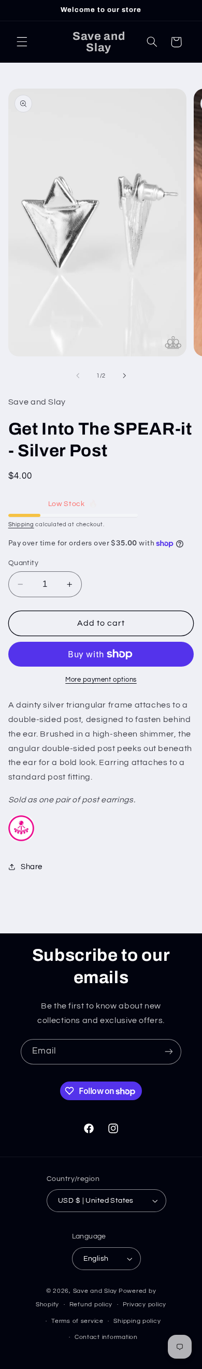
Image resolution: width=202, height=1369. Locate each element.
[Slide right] (124, 375)
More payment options (101, 679)
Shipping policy (137, 1321)
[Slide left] (77, 375)
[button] (22, 42)
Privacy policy (144, 1304)
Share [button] (31, 867)
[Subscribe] (169, 1051)
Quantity (23, 563)
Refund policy (91, 1304)
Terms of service (77, 1321)
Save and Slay (95, 1291)
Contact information (106, 1337)
